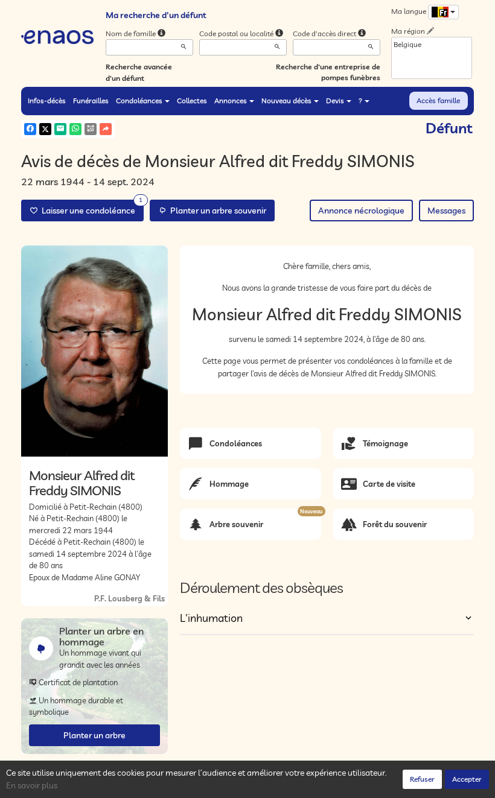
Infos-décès (47, 100)
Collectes (192, 100)
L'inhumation (211, 618)
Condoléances (139, 100)
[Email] (60, 129)
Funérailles (91, 100)
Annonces (230, 100)
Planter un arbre (94, 735)
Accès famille (438, 100)
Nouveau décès (286, 100)
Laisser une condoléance (90, 208)
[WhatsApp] (75, 129)
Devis (335, 100)
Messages (446, 210)
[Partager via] (106, 129)
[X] (45, 129)
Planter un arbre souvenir (216, 210)
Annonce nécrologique (361, 210)
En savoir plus (31, 785)
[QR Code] (91, 129)
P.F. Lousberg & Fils (129, 598)
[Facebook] (30, 129)
